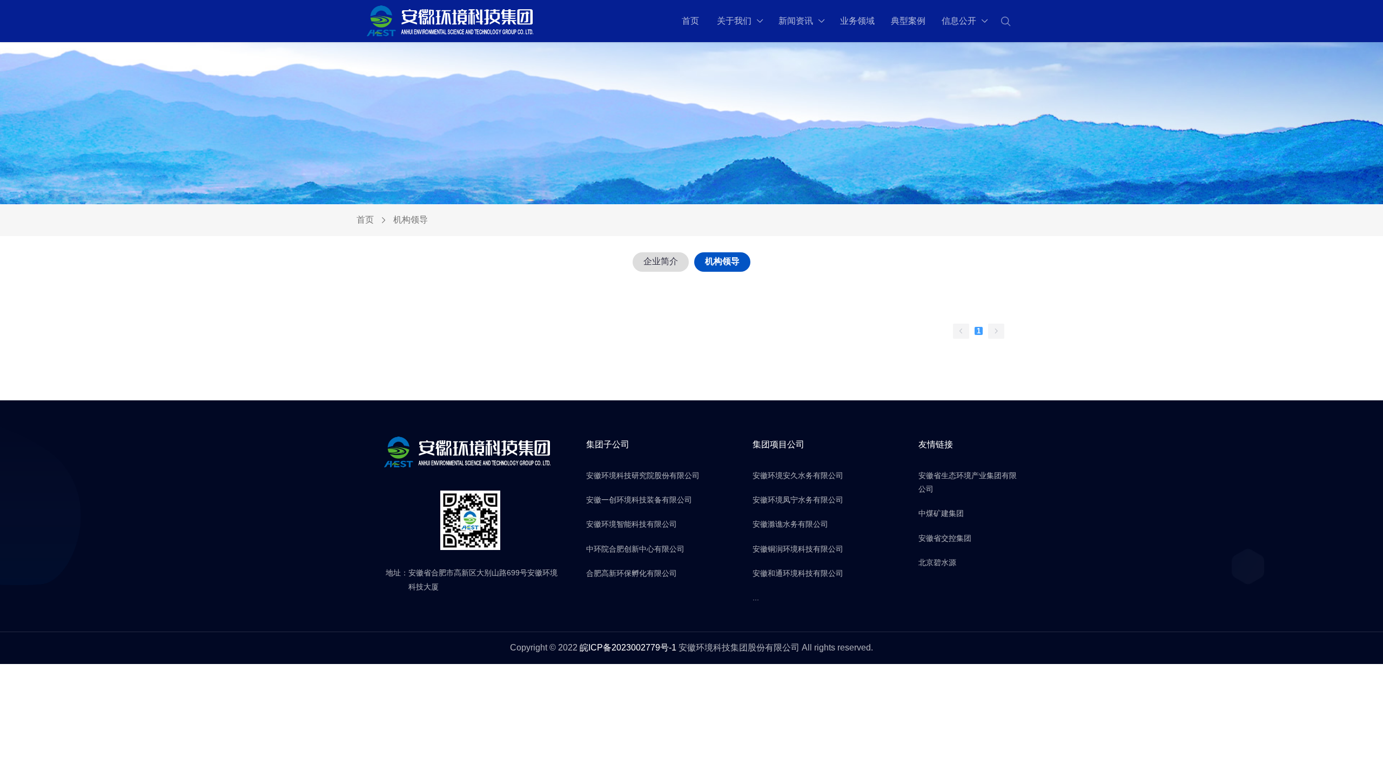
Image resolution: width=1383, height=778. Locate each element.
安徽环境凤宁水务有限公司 (798, 499)
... (756, 597)
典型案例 (908, 20)
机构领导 (722, 261)
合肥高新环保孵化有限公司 (631, 573)
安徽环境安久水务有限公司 (798, 475)
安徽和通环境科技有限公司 (798, 573)
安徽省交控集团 (944, 538)
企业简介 (660, 261)
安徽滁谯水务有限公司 (790, 524)
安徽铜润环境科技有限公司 (798, 549)
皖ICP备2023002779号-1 (628, 647)
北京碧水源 (937, 562)
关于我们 (734, 20)
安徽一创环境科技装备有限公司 (639, 499)
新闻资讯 (795, 20)
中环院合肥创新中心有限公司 (635, 549)
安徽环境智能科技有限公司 (631, 524)
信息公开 (959, 20)
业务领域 (857, 20)
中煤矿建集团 (941, 513)
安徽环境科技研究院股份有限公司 (643, 475)
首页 (690, 20)
